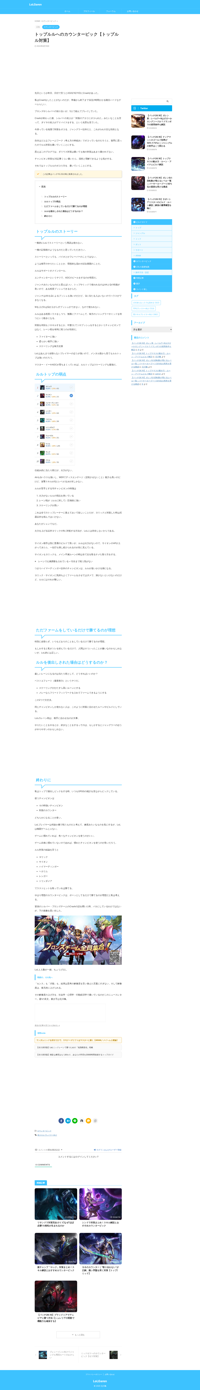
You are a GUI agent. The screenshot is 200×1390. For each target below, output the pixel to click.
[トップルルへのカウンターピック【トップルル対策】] (68, 1120)
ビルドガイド (141, 222)
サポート (139, 250)
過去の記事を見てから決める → (47, 1025)
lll (138, 349)
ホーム (67, 11)
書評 (138, 283)
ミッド (138, 239)
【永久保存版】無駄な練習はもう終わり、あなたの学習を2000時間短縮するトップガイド (75, 1054)
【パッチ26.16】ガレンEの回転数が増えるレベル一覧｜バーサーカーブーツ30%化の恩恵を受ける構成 (151, 363)
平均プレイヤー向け (143, 308)
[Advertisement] (78, 68)
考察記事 (140, 278)
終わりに (48, 216)
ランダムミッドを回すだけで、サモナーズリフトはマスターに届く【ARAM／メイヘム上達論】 (77, 1040)
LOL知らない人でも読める (146, 302)
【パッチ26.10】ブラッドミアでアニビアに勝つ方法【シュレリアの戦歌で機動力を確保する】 (55, 1317)
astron (158, 374)
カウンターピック (44, 1131)
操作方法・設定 (142, 272)
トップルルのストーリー (55, 196)
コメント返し (141, 289)
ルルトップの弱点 (52, 201)
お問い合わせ (132, 11)
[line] (75, 1120)
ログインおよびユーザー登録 (108, 1150)
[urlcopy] (95, 1120)
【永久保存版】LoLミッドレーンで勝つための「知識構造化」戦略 (64, 1047)
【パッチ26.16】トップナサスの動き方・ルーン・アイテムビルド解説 (159, 161)
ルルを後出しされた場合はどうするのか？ (63, 211)
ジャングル (140, 233)
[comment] (88, 1120)
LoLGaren (35, 4)
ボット (138, 244)
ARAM (138, 255)
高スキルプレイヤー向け (47, 1135)
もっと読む (80, 1334)
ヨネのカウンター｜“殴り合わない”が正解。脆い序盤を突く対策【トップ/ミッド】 (100, 1270)
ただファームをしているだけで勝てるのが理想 (65, 206)
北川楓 (158, 356)
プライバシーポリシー (94, 1374)
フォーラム (111, 11)
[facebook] (61, 1120)
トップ (138, 227)
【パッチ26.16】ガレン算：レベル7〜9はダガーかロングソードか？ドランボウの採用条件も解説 (151, 346)
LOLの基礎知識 (142, 267)
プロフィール (89, 11)
